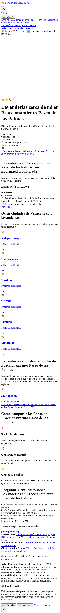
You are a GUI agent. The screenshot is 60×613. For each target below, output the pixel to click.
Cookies (29, 28)
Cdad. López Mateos (39, 20)
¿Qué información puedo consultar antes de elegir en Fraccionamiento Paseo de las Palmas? (28, 511)
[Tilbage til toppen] (4, 609)
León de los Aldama (11, 20)
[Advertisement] (30, 67)
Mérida (25, 22)
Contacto (16, 25)
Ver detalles (6, 206)
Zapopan (25, 20)
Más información (42, 605)
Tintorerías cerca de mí (36, 534)
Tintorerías (6, 25)
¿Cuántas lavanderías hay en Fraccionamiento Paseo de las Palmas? (29, 506)
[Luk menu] (4, 9)
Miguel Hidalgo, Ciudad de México (28, 535)
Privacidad (19, 28)
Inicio (4, 13)
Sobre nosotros (29, 25)
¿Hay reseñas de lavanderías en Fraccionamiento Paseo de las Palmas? (29, 517)
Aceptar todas (8, 605)
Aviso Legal (7, 28)
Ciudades (6, 17)
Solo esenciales (25, 605)
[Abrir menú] (2, 6)
